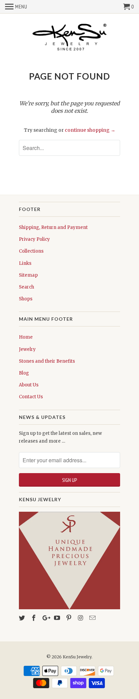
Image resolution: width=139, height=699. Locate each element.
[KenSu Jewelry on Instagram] (81, 618)
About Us (28, 385)
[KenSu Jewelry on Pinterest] (69, 618)
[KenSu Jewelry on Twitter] (22, 618)
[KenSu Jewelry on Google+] (46, 618)
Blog (24, 373)
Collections (31, 251)
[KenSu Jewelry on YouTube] (57, 618)
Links (25, 263)
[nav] (16, 7)
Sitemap (28, 275)
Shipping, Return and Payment (53, 227)
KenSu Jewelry (77, 656)
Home (26, 337)
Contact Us (31, 397)
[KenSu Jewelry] (69, 38)
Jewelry (27, 349)
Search (26, 287)
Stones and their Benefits (47, 361)
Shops (25, 299)
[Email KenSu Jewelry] (93, 618)
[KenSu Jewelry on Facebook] (34, 618)
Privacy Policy (34, 239)
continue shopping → (90, 130)
